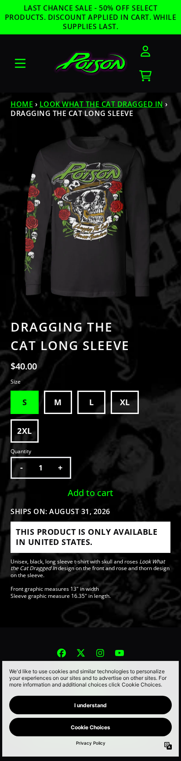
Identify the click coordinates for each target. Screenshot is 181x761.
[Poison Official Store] (90, 63)
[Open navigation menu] (20, 63)
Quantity (21, 451)
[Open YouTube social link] (119, 653)
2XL (24, 430)
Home (22, 104)
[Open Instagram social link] (100, 653)
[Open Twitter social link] (80, 653)
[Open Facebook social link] (61, 653)
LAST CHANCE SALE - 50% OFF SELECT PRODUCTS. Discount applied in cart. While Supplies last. (91, 17)
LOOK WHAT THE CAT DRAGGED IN (101, 104)
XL (125, 402)
